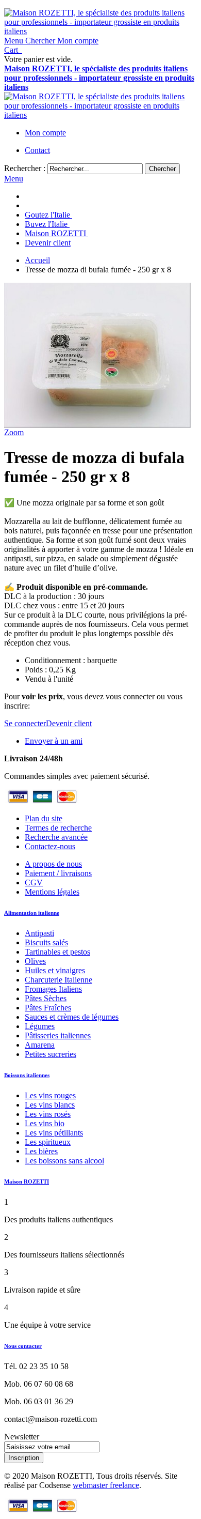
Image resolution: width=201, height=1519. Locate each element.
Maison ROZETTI (26, 1181)
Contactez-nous (50, 846)
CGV (34, 882)
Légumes (40, 1026)
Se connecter (25, 723)
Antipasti (39, 933)
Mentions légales (52, 891)
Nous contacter (23, 1346)
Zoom (14, 432)
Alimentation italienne (31, 913)
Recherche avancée (56, 837)
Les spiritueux (48, 1142)
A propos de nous (53, 864)
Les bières (41, 1151)
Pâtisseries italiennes (58, 1035)
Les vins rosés (48, 1114)
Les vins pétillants (54, 1132)
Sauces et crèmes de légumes (72, 1016)
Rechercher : (24, 168)
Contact (37, 150)
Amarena (40, 1044)
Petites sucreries (50, 1054)
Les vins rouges (50, 1095)
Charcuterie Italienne (58, 979)
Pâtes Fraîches (48, 1007)
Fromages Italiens (53, 989)
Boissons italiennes (26, 1075)
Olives (35, 961)
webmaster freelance (106, 1485)
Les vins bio (44, 1123)
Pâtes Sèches (45, 998)
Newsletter (21, 1436)
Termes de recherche (58, 827)
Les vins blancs (50, 1104)
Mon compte (45, 132)
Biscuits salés (46, 942)
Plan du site (43, 818)
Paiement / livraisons (58, 873)
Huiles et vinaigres (55, 970)
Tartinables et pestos (57, 951)
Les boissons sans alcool (64, 1160)
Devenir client (69, 723)
